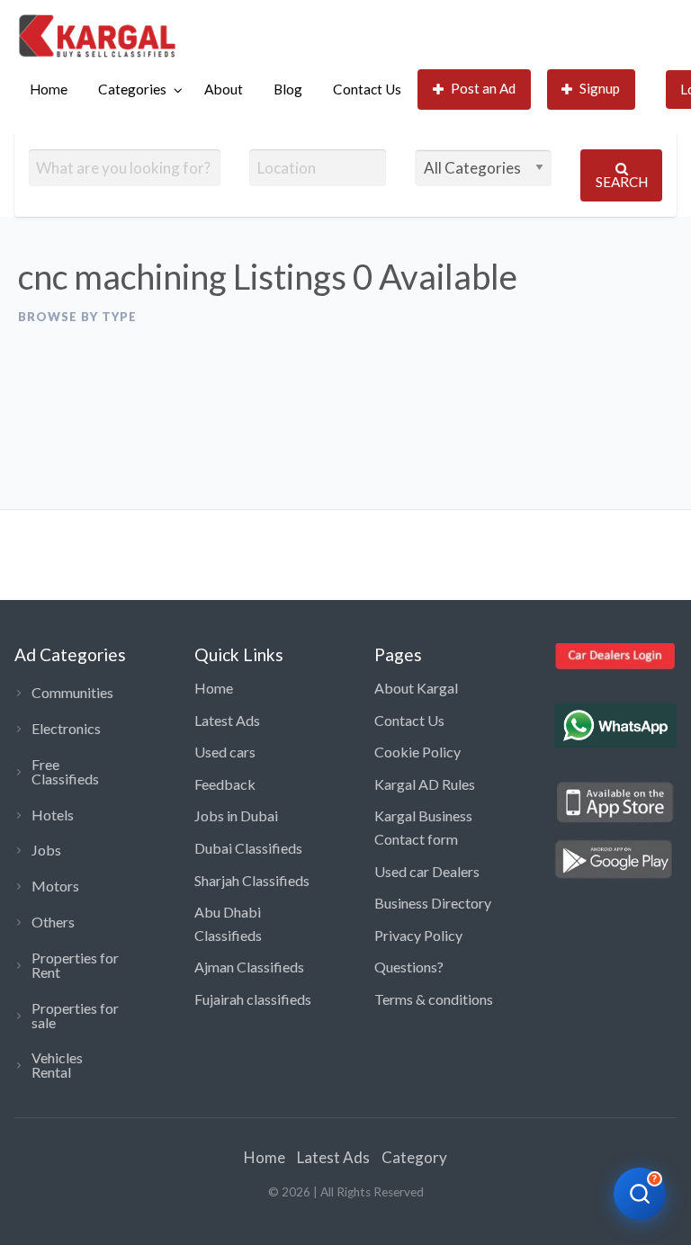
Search (622, 182)
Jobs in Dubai (236, 815)
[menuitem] (48, 89)
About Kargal (416, 687)
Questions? (409, 966)
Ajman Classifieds (249, 966)
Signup (599, 88)
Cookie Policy (417, 751)
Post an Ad (483, 88)
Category (414, 1157)
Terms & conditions (433, 999)
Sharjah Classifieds (252, 880)
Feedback (225, 784)
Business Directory (432, 902)
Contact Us (367, 89)
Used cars (225, 751)
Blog (288, 89)
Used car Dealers (427, 871)
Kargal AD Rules (424, 784)
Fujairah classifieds (252, 999)
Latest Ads (227, 720)
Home (48, 89)
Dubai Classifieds (248, 847)
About (223, 89)
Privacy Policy (418, 935)
